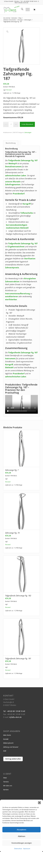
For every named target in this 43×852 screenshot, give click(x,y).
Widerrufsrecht (8, 743)
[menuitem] (21, 9)
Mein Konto (7, 735)
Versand (8, 90)
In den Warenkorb (27, 124)
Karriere (5, 789)
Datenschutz (18, 849)
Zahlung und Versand (10, 747)
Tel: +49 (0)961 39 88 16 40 (29, 1)
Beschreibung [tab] (11, 143)
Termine (6, 782)
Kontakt (5, 739)
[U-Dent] (11, 9)
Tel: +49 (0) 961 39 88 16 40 (14, 711)
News (5, 778)
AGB (4, 751)
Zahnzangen (27, 132)
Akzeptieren (21, 830)
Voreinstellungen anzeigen (21, 843)
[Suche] (21, 9)
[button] (39, 802)
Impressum (26, 849)
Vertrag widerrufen (13, 759)
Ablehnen (21, 836)
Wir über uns (7, 785)
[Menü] (26, 9)
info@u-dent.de (23, 3)
